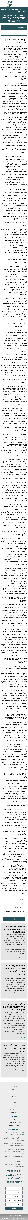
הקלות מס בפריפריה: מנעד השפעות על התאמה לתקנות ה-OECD (14, 1007)
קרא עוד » (22, 957)
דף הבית (25, 9)
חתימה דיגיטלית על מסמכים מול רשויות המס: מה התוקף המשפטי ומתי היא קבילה (14, 1159)
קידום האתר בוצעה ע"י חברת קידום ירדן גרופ (14, 1218)
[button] (2, 27)
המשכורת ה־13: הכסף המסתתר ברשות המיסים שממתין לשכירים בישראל (14, 1151)
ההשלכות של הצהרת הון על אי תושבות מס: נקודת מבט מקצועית (14, 929)
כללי (20, 9)
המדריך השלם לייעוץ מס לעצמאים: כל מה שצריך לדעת (14, 1048)
